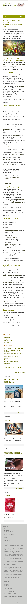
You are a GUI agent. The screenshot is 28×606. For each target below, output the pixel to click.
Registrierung (17, 8)
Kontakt (9, 8)
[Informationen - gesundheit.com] (14, 4)
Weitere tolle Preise (18, 445)
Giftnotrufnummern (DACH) (10, 595)
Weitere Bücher (19, 521)
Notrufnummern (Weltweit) (10, 593)
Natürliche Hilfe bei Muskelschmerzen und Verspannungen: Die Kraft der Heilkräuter (12, 360)
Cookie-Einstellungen (9, 588)
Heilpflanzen (7, 339)
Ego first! (7, 495)
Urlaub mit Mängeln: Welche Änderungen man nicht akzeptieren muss (12, 381)
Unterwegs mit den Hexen (11, 356)
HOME (5, 16)
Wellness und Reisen (9, 534)
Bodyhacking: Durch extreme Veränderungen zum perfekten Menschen (13, 453)
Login (13, 8)
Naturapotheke (8, 342)
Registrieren (22, 372)
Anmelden (16, 372)
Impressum (6, 584)
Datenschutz (7, 585)
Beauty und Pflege (8, 531)
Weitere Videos (19, 488)
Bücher (5, 537)
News (5, 536)
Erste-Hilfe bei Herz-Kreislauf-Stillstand (13, 596)
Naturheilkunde (8, 340)
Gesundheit (6, 528)
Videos (5, 539)
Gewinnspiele (8, 420)
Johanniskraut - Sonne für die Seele (13, 348)
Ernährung (6, 530)
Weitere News (20, 412)
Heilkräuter (7, 337)
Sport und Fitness (8, 533)
